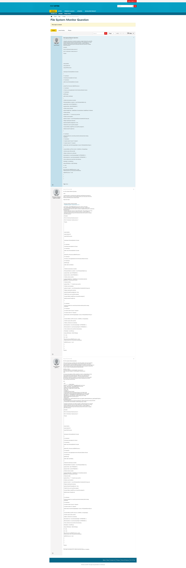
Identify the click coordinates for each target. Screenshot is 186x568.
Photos (69, 30)
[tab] (54, 30)
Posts (53, 30)
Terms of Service (125, 560)
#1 (133, 37)
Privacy (118, 560)
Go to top (132, 560)
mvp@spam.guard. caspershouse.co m (71, 204)
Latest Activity (61, 30)
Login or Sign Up (131, 1)
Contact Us (112, 560)
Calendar (60, 13)
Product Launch (69, 11)
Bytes (104, 560)
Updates (79, 11)
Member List (54, 13)
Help (108, 560)
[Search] (135, 6)
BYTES (60, 11)
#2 (133, 189)
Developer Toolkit (90, 11)
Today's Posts (67, 13)
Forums (53, 11)
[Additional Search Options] (133, 6)
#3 (133, 358)
